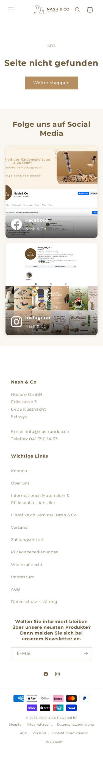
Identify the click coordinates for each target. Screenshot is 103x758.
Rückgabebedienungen (35, 552)
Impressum (22, 576)
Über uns (20, 483)
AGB (15, 589)
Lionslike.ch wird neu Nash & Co (44, 514)
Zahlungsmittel (27, 539)
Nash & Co (47, 718)
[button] (11, 10)
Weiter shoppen (51, 82)
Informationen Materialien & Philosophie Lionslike (40, 499)
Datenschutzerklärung (34, 601)
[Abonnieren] (86, 653)
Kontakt (19, 470)
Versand (19, 527)
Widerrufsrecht (27, 564)
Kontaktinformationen (69, 733)
